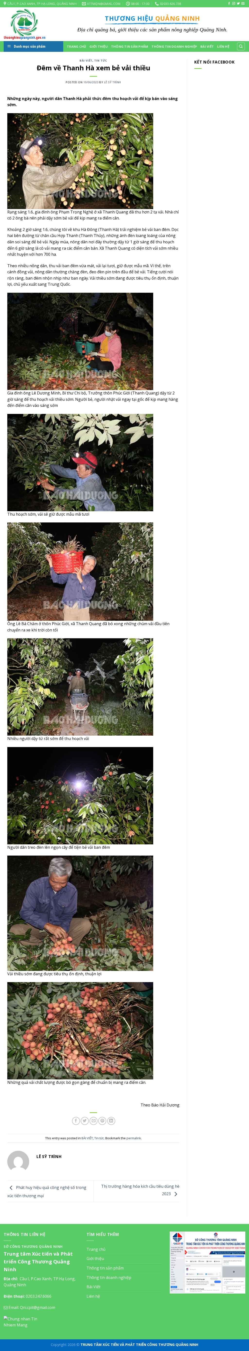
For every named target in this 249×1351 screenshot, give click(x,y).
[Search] (241, 46)
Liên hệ (223, 46)
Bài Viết (207, 46)
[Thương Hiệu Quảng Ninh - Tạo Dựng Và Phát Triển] (28, 24)
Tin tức (100, 60)
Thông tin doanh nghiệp (174, 46)
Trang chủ (76, 46)
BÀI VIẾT (86, 60)
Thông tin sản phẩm (129, 46)
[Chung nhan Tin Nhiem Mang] (22, 1321)
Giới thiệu (98, 46)
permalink (133, 1138)
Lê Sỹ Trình (112, 82)
